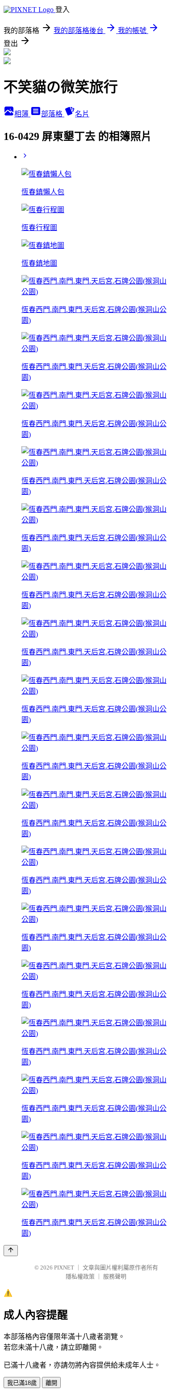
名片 (82, 114)
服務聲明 (114, 1276)
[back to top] (11, 1250)
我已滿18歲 (22, 1383)
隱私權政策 (80, 1276)
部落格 (52, 114)
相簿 (22, 114)
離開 (51, 1383)
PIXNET (64, 1267)
